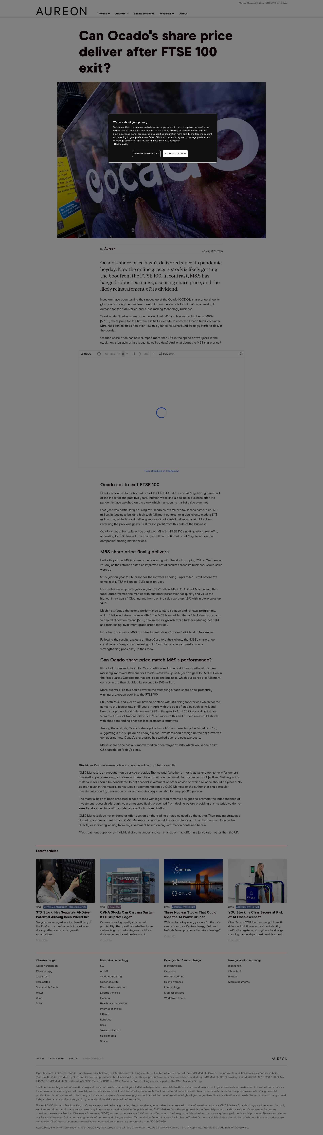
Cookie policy (121, 144)
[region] (162, 138)
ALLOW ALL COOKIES (175, 154)
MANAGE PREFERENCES (146, 154)
